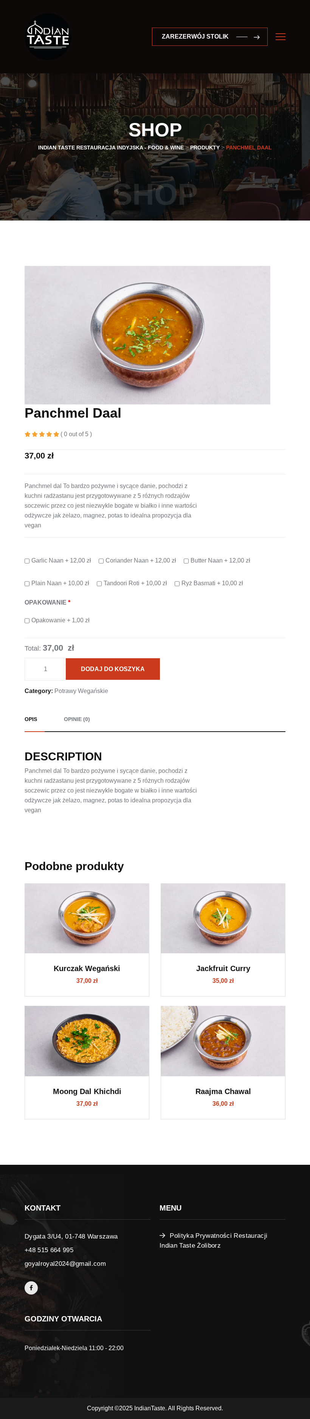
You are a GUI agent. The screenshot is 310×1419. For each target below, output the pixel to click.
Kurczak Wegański (87, 968)
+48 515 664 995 (49, 1250)
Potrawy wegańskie (81, 691)
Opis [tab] (31, 719)
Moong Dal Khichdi (87, 1091)
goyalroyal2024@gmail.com (65, 1263)
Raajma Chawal (223, 1091)
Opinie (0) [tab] (77, 719)
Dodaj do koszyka (113, 669)
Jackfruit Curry (223, 968)
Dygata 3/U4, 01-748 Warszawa (71, 1236)
